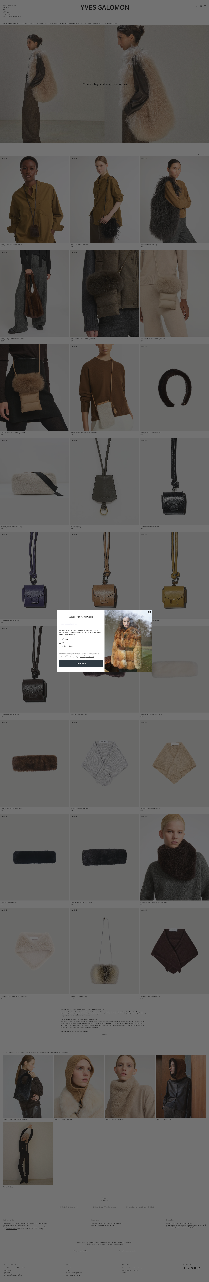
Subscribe (81, 663)
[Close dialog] (149, 612)
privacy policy (84, 653)
